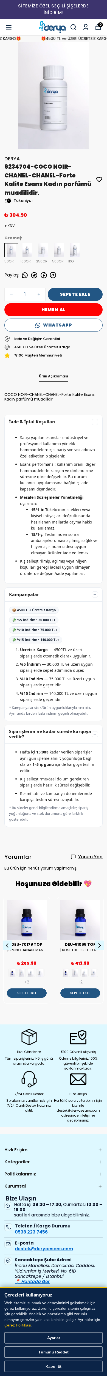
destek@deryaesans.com (44, 1249)
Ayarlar (53, 1338)
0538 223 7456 (31, 1232)
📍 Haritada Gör (32, 1281)
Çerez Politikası (17, 1325)
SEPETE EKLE (75, 294)
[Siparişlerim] (85, 27)
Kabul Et (53, 1366)
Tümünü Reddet (53, 1352)
